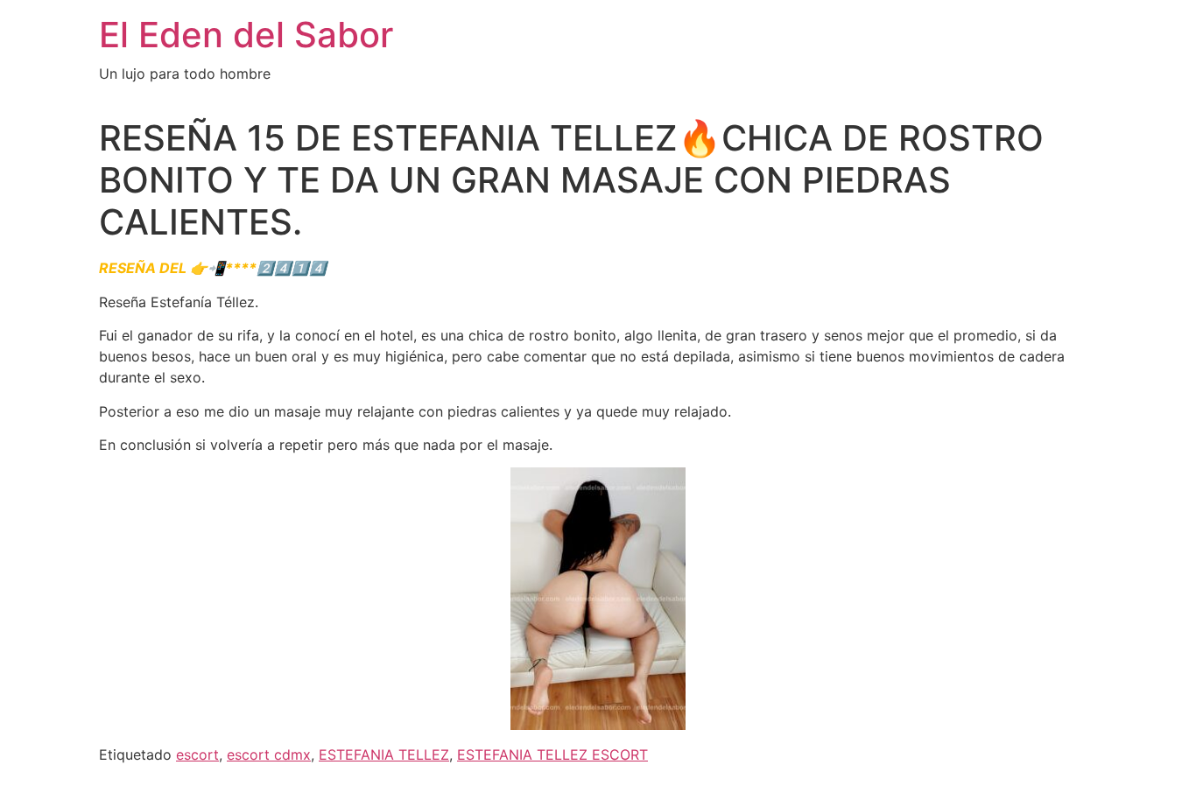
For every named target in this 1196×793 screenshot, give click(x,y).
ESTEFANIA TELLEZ (384, 754)
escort (197, 754)
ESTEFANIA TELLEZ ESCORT (552, 754)
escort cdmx (269, 754)
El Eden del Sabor (246, 34)
